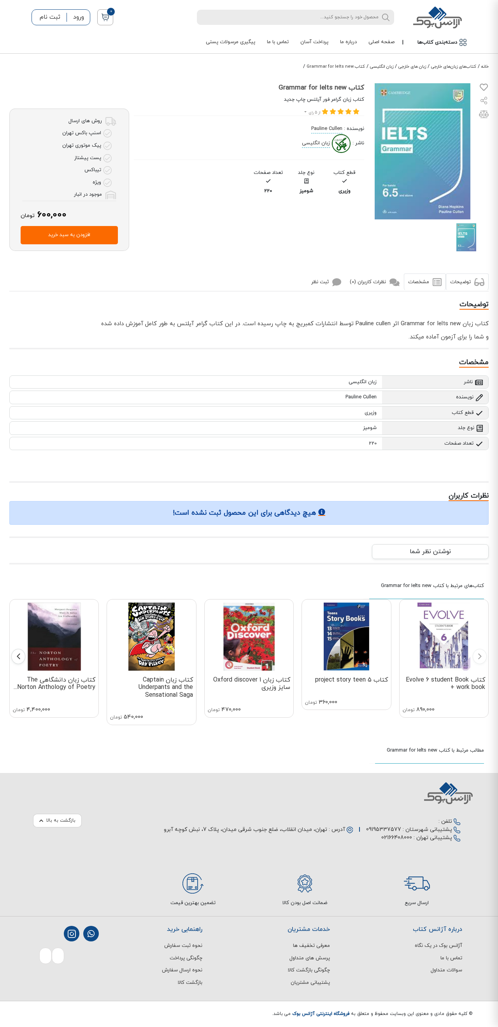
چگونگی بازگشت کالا (309, 970)
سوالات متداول (446, 970)
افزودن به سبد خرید (69, 234)
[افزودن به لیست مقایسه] (484, 115)
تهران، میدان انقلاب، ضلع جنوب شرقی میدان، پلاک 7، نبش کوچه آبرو (245, 829)
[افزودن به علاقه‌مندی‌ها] (484, 89)
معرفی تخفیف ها (311, 945)
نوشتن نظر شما (430, 551)
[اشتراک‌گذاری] (483, 102)
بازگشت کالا (190, 982)
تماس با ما (278, 42)
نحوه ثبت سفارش (183, 945)
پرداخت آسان (314, 42)
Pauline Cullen (326, 128)
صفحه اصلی (381, 42)
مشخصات (419, 282)
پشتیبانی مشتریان (310, 982)
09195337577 (383, 829)
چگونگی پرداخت (186, 958)
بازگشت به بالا (60, 820)
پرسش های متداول (309, 958)
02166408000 (396, 837)
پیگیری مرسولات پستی (230, 42)
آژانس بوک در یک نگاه (438, 945)
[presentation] (480, 656)
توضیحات (461, 282)
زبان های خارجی (412, 66)
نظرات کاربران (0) (369, 282)
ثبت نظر (320, 282)
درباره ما (348, 42)
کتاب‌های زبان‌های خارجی (453, 66)
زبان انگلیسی (381, 66)
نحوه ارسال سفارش (182, 970)
